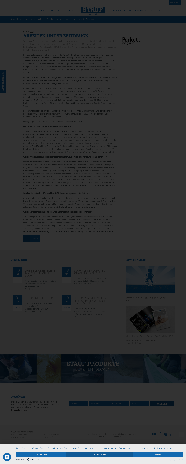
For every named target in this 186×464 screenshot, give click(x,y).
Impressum (164, 460)
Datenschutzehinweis (176, 460)
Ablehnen (41, 454)
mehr (158, 454)
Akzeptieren (100, 454)
